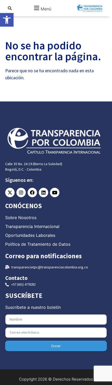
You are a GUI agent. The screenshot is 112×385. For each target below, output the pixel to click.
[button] (42, 8)
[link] (7, 20)
